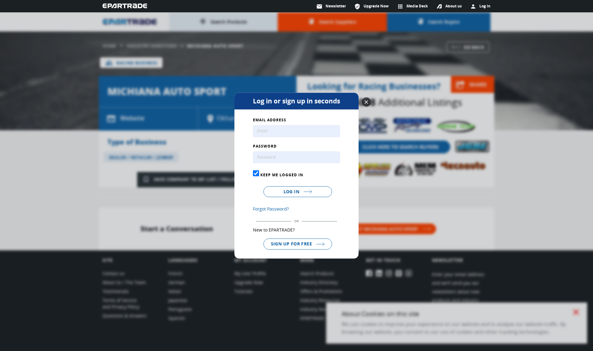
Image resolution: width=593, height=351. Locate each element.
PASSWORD (265, 146)
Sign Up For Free (292, 244)
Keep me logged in (281, 175)
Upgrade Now (371, 6)
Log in (292, 192)
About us (453, 6)
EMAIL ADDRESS (269, 120)
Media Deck (412, 6)
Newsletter (331, 6)
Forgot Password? (271, 209)
